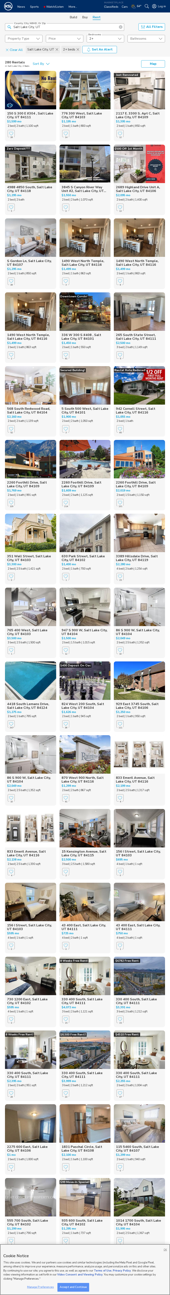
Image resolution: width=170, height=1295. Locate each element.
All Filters (154, 27)
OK (165, 1249)
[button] (9, 27)
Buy (85, 17)
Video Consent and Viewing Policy (80, 1275)
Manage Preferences (40, 1287)
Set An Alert (102, 49)
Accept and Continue (73, 1287)
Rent (97, 17)
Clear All (16, 50)
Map (153, 64)
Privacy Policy (122, 1271)
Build (73, 17)
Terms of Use (103, 1271)
